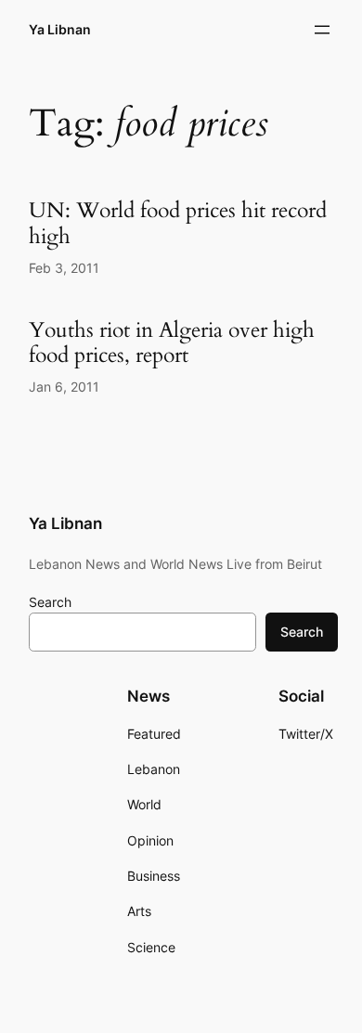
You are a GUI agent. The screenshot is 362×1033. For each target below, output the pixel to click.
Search (50, 602)
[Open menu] (322, 30)
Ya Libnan (60, 29)
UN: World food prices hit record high (178, 223)
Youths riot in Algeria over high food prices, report (172, 342)
